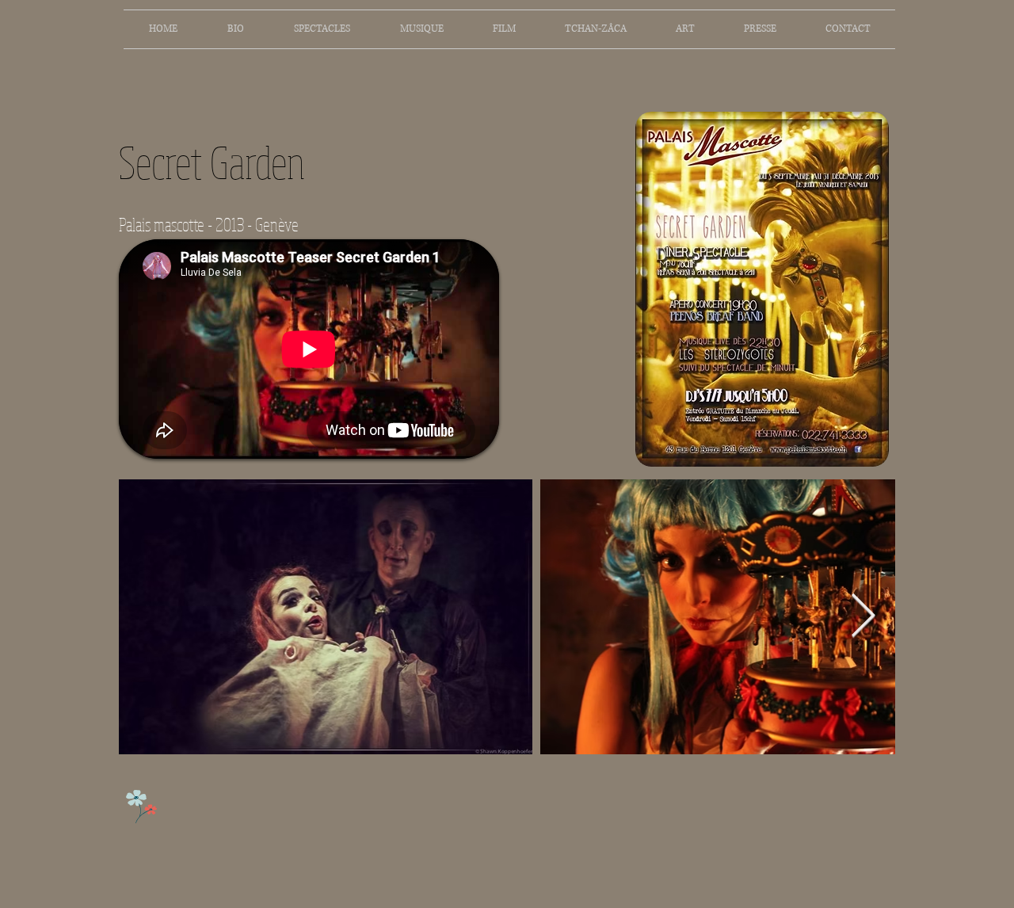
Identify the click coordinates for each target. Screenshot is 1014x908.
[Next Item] (863, 616)
